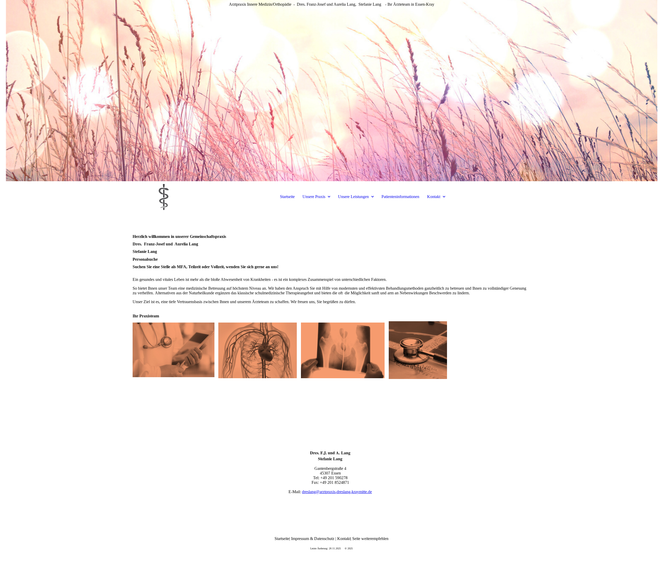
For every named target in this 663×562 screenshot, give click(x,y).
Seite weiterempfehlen (370, 538)
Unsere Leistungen (353, 196)
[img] (331, 90)
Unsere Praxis (313, 196)
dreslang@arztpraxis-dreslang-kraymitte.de (337, 492)
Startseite (287, 196)
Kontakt (433, 196)
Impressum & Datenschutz (312, 538)
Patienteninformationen (400, 196)
